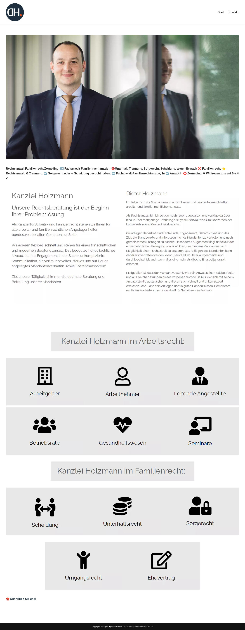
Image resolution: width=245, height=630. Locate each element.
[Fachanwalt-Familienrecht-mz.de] (15, 12)
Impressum (128, 626)
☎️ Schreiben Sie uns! (21, 598)
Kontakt (233, 12)
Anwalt (16, 323)
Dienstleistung (44, 323)
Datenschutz (140, 626)
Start (221, 12)
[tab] (17, 323)
